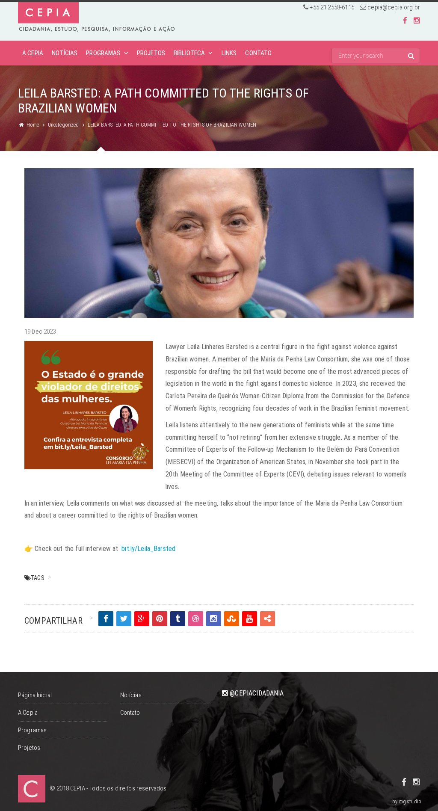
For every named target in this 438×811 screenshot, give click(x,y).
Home (33, 125)
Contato (258, 53)
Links (229, 53)
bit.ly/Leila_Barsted (148, 549)
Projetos (151, 53)
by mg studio (406, 802)
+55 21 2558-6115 (332, 7)
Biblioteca (189, 53)
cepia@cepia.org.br (393, 7)
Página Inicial (35, 695)
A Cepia (32, 53)
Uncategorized (63, 125)
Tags (37, 577)
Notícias (64, 53)
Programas (103, 53)
